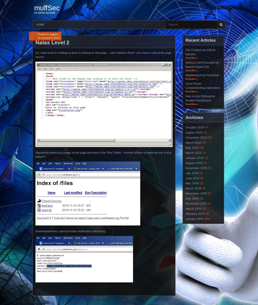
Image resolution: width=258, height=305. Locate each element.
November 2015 (196, 203)
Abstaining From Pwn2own (202, 75)
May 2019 (192, 183)
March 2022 (194, 153)
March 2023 (194, 142)
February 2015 (195, 213)
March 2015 (193, 208)
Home (40, 24)
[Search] (221, 25)
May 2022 (192, 147)
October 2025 (195, 127)
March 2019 (193, 188)
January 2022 (195, 158)
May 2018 (192, 198)
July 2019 (192, 173)
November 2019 (196, 168)
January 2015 (194, 219)
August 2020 (194, 163)
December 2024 (196, 137)
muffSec (47, 8)
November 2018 (196, 193)
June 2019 (192, 178)
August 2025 (194, 132)
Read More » (192, 58)
